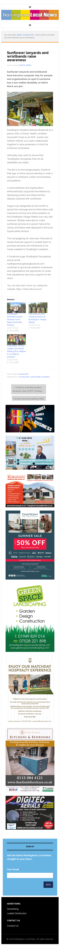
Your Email (13, 869)
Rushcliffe (23, 374)
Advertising (13, 909)
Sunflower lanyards (40, 377)
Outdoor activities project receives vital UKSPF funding (28, 389)
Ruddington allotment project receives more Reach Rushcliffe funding (14, 319)
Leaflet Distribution (17, 913)
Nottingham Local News (30, 16)
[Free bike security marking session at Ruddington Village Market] (38, 307)
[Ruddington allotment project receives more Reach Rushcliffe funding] (16, 307)
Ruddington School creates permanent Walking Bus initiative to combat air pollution (16, 351)
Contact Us (13, 925)
